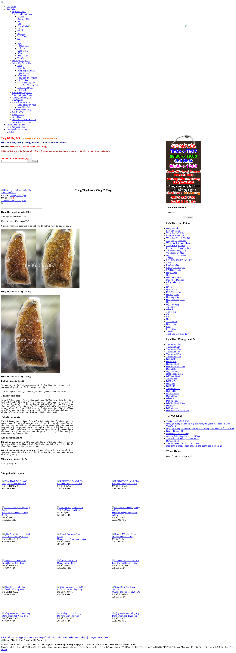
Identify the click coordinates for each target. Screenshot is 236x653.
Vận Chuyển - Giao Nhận (96, 637)
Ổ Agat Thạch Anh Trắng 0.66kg (71, 539)
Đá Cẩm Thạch (172, 441)
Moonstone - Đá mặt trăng (177, 433)
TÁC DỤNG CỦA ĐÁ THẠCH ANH (183, 443)
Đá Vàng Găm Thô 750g (68, 616)
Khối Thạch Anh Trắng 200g (69, 589)
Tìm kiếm (170, 212)
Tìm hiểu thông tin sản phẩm (13, 200)
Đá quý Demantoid (174, 431)
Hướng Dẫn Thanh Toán (73, 637)
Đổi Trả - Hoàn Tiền (52, 637)
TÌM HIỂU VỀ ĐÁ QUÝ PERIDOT (182, 438)
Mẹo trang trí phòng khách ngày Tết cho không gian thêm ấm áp (194, 446)
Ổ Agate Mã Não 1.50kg (123, 536)
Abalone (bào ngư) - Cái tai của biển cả (183, 436)
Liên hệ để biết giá (18, 195)
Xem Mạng (32, 161)
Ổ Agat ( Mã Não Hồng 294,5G (126, 592)
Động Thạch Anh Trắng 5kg (124, 616)
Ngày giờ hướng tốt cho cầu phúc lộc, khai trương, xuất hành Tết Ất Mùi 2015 (200, 428)
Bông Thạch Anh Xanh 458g (15, 616)
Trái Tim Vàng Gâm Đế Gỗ (69, 510)
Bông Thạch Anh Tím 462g (14, 483)
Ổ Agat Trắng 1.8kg (66, 563)
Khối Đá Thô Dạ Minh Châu (69, 483)
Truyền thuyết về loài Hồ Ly (178, 421)
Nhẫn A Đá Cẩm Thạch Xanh (15, 536)
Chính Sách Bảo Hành (32, 637)
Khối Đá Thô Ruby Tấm (13, 563)
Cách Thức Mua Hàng (11, 637)
